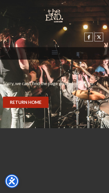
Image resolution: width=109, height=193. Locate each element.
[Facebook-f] (88, 37)
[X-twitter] (98, 37)
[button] (54, 52)
